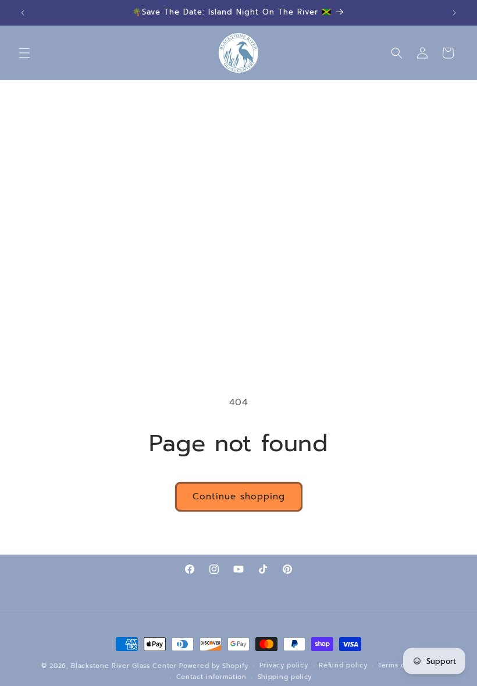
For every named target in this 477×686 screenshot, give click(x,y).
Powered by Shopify (213, 666)
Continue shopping (239, 496)
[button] (24, 53)
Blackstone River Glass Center (123, 666)
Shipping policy (285, 677)
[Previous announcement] (22, 13)
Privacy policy (283, 665)
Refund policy (343, 665)
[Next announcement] (454, 13)
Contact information (211, 677)
